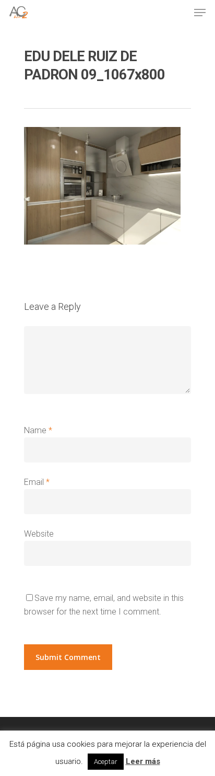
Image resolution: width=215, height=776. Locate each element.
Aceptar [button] (105, 762)
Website (39, 534)
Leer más (143, 761)
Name (38, 430)
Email (37, 482)
